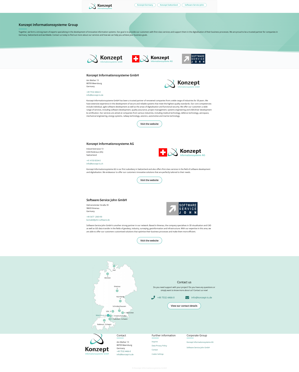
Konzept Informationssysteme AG (200, 342)
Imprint (155, 342)
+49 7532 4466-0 (93, 92)
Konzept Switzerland (169, 5)
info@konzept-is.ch (94, 163)
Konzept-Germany (145, 5)
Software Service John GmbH (198, 347)
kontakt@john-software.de (98, 220)
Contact (155, 350)
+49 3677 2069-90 (94, 216)
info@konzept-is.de (94, 95)
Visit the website (149, 123)
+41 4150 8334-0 (93, 160)
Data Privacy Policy (159, 346)
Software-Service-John (194, 5)
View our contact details (184, 305)
